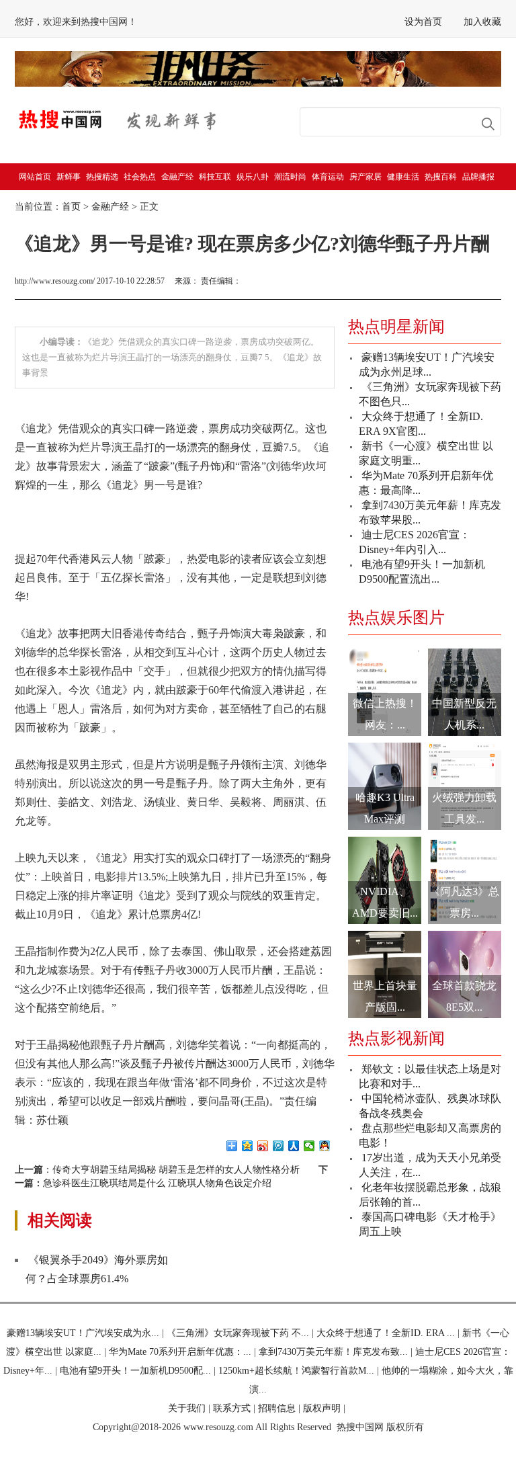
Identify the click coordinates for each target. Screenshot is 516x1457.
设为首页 (423, 22)
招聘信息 (277, 1408)
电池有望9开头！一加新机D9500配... (135, 1371)
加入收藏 (482, 22)
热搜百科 (441, 176)
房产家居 (365, 176)
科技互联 (215, 176)
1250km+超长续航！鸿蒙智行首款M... (296, 1371)
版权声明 (322, 1408)
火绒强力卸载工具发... (464, 808)
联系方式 (232, 1408)
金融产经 (177, 176)
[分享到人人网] (294, 1145)
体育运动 (328, 176)
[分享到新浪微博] (263, 1145)
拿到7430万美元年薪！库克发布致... (333, 1352)
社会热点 (140, 176)
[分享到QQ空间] (247, 1145)
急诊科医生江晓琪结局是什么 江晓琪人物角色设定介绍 (157, 1183)
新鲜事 (68, 176)
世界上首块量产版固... (385, 996)
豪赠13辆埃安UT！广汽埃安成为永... (83, 1333)
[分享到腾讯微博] (278, 1145)
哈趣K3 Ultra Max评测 (385, 808)
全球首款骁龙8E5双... (464, 996)
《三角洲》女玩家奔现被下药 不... (238, 1333)
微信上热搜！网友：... (385, 714)
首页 (71, 207)
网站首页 (35, 176)
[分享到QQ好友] (325, 1145)
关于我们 (187, 1408)
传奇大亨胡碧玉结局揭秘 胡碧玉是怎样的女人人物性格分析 (176, 1170)
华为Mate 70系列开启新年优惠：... (180, 1352)
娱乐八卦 (252, 176)
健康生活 (403, 176)
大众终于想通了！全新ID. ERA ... (385, 1333)
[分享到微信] (309, 1145)
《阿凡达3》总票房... (464, 902)
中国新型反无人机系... (464, 714)
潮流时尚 (290, 176)
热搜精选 (102, 176)
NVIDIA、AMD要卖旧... (385, 902)
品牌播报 (478, 176)
